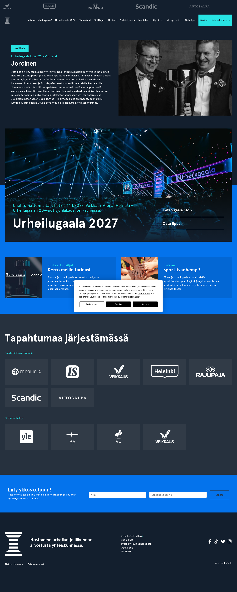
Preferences (91, 304)
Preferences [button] (133, 297)
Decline (118, 304)
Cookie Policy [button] (144, 293)
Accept (145, 304)
